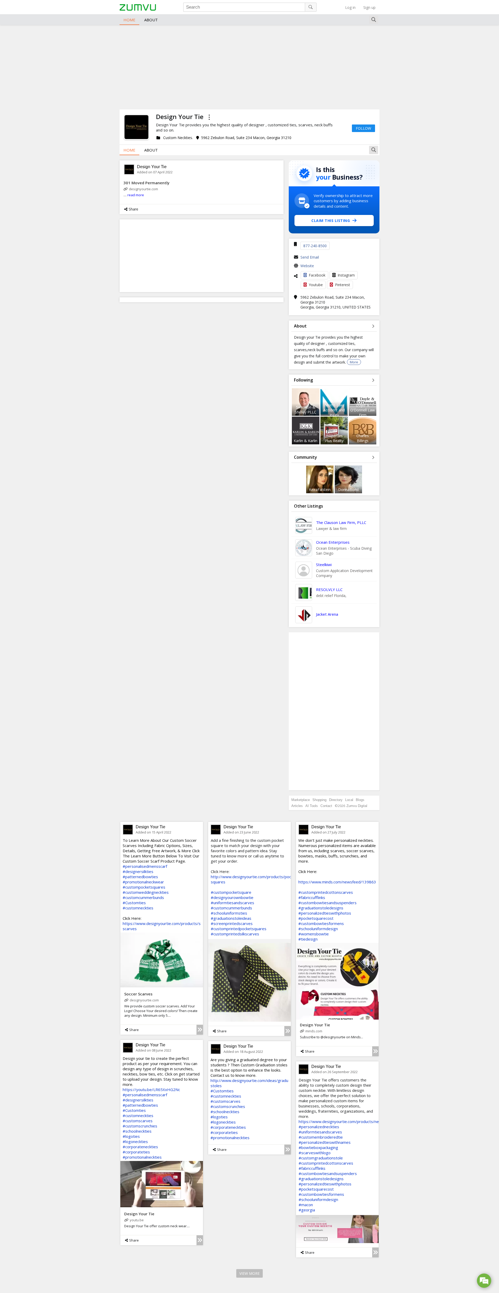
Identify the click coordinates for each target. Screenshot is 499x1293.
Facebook (317, 275)
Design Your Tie (152, 167)
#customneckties (138, 907)
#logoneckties (135, 1141)
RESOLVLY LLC (329, 589)
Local (349, 800)
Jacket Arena (327, 614)
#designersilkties (138, 871)
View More (249, 1273)
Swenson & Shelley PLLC (305, 410)
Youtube (316, 284)
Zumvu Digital (356, 806)
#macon (306, 1204)
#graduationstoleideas (231, 918)
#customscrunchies (140, 1125)
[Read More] (199, 1030)
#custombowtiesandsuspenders (327, 902)
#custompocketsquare (231, 892)
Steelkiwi (324, 564)
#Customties (134, 902)
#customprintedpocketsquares (238, 928)
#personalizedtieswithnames (325, 1142)
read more (135, 195)
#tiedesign (308, 939)
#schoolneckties (137, 1131)
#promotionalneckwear (143, 881)
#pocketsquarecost (315, 918)
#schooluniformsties (229, 913)
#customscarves (138, 1120)
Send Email (309, 257)
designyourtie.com (143, 189)
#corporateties (136, 1151)
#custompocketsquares (144, 887)
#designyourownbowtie (232, 897)
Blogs (360, 800)
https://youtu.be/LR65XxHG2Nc (151, 1089)
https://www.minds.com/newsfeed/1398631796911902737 (352, 881)
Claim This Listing (330, 220)
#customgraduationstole (321, 1157)
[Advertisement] (249, 66)
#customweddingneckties (146, 892)
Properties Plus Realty (334, 438)
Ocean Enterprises (333, 542)
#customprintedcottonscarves (325, 892)
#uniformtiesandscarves (232, 902)
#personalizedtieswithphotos (324, 913)
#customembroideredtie (321, 1137)
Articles (297, 806)
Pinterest (342, 284)
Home (129, 19)
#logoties (131, 1136)
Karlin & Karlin (305, 440)
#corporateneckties (140, 1146)
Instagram (346, 275)
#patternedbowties (140, 876)
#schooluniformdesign (318, 928)
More (354, 362)
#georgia (307, 1209)
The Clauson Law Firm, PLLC (341, 522)
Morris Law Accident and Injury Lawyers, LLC (334, 412)
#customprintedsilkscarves (235, 933)
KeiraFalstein (320, 489)
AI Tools (311, 806)
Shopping (319, 800)
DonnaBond (348, 489)
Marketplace (300, 800)
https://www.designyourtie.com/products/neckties (344, 1121)
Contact (326, 806)
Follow (363, 128)
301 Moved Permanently (146, 182)
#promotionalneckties (142, 1157)
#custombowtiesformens (321, 923)
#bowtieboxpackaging (318, 1147)
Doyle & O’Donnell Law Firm (362, 410)
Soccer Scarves (138, 993)
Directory (336, 800)
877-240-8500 (315, 245)
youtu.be (137, 1220)
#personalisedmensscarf (145, 866)
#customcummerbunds (143, 897)
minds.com (313, 1031)
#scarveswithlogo (315, 1152)
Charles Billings (362, 438)
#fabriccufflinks (311, 897)
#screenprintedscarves (232, 923)
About (151, 19)
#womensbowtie (313, 933)
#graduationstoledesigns (320, 907)
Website (307, 265)
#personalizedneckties (319, 1126)
